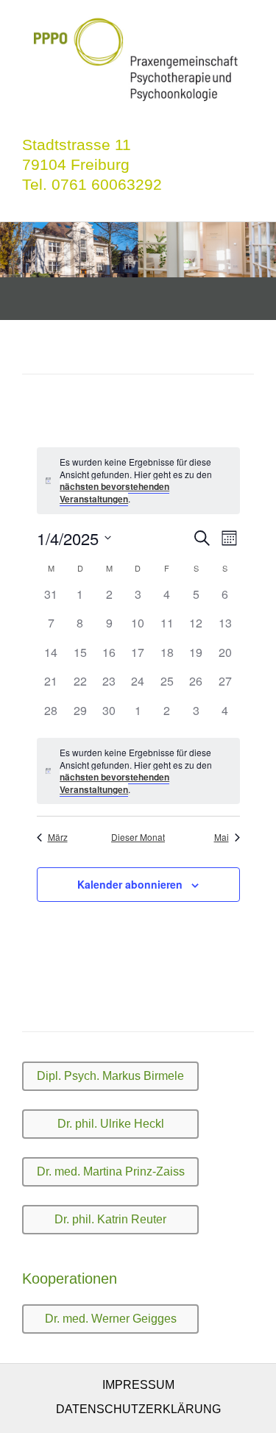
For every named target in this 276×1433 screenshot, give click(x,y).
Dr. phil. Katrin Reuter (110, 1219)
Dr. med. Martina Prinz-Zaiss (111, 1171)
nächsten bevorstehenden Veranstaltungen (114, 492)
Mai (221, 837)
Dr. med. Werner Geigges (111, 1318)
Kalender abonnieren (130, 884)
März (58, 837)
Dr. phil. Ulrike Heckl (110, 1123)
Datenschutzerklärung (138, 1409)
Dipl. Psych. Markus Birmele (110, 1076)
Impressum (138, 1385)
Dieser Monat (138, 837)
